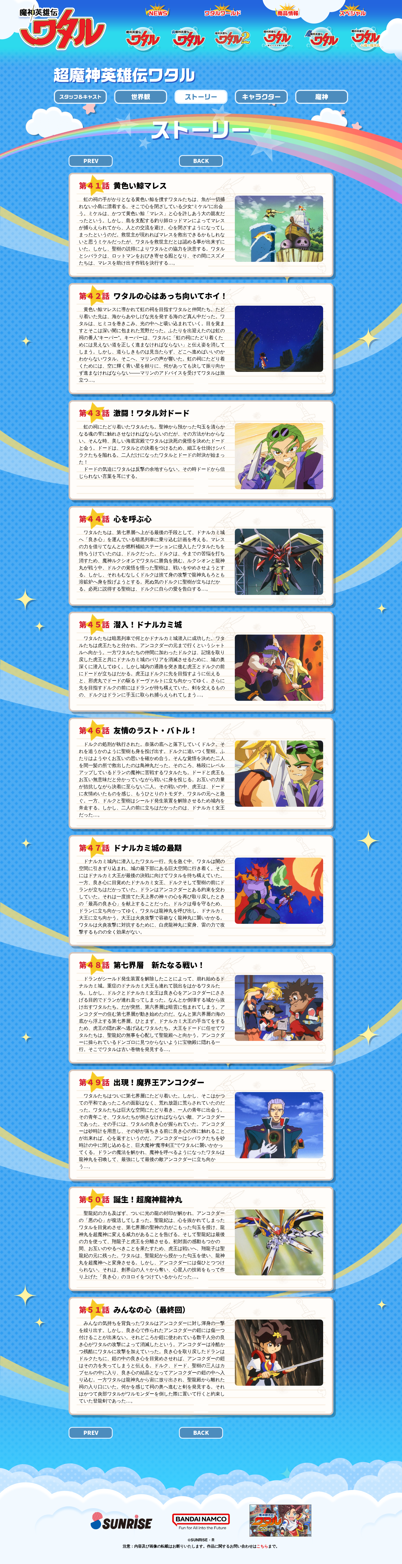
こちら (262, 1546)
